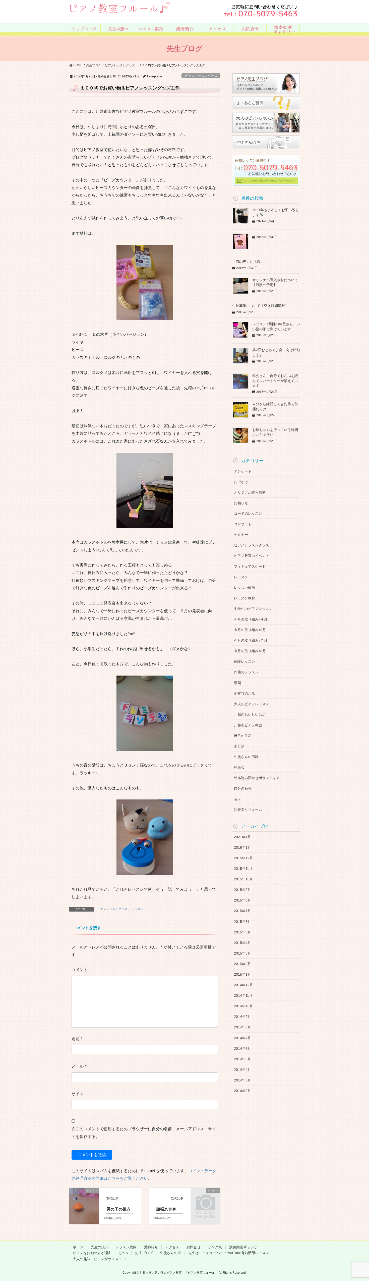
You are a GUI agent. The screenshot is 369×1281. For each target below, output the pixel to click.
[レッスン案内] (151, 28)
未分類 (239, 746)
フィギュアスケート (250, 566)
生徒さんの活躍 (246, 757)
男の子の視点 (118, 1209)
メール (79, 1066)
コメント (80, 970)
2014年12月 (243, 985)
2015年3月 (242, 953)
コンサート (243, 524)
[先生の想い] (118, 28)
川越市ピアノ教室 (248, 725)
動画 (237, 683)
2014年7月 (242, 1038)
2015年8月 (242, 900)
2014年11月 (243, 995)
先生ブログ (144, 1253)
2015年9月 (242, 890)
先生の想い (99, 1247)
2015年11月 (243, 869)
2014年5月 (242, 1059)
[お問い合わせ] (251, 28)
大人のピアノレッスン (251, 704)
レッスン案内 (126, 1247)
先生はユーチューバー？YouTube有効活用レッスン (228, 1253)
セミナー (241, 535)
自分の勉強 (243, 788)
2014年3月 (242, 1080)
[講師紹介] (184, 28)
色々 (237, 799)
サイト (78, 1094)
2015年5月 (242, 932)
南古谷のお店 (244, 693)
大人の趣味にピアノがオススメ (97, 1259)
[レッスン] (84, 1198)
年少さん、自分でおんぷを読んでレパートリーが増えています (275, 381)
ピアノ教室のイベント (251, 556)
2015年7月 (242, 911)
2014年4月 (242, 1070)
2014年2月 (242, 1091)
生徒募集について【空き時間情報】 (260, 306)
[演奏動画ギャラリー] (284, 28)
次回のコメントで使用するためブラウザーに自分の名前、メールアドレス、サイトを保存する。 (144, 1132)
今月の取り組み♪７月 (250, 640)
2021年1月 (242, 837)
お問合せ (194, 1247)
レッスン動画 (244, 588)
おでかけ (241, 482)
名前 (77, 1039)
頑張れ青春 (166, 1209)
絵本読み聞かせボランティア (257, 778)
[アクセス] (217, 28)
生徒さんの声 (170, 1253)
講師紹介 (151, 1247)
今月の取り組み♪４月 (250, 619)
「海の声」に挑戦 (246, 262)
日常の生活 (243, 736)
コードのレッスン (248, 513)
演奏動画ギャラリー (245, 1247)
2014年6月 (242, 1049)
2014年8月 (242, 1027)
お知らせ (241, 503)
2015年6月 (242, 922)
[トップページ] (85, 28)
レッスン (137, 909)
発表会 (239, 767)
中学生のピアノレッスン (253, 609)
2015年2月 (242, 964)
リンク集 (215, 1247)
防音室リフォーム (248, 810)
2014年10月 (243, 1006)
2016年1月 (242, 847)
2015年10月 (243, 879)
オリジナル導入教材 (250, 492)
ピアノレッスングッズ (201, 76)
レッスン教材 (244, 598)
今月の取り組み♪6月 (250, 630)
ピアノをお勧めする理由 (92, 1253)
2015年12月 (243, 858)
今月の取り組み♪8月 (250, 651)
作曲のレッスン (246, 672)
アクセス (172, 1247)
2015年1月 (242, 974)
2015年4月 (242, 943)
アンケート (243, 471)
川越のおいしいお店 (250, 715)
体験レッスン (244, 661)
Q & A (123, 1253)
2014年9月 (242, 1017)
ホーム (78, 1247)
